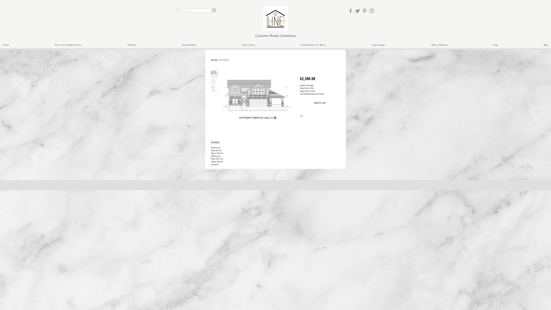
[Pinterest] (365, 11)
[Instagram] (372, 11)
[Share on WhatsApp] (301, 116)
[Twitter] (358, 11)
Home (214, 60)
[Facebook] (351, 11)
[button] (214, 10)
